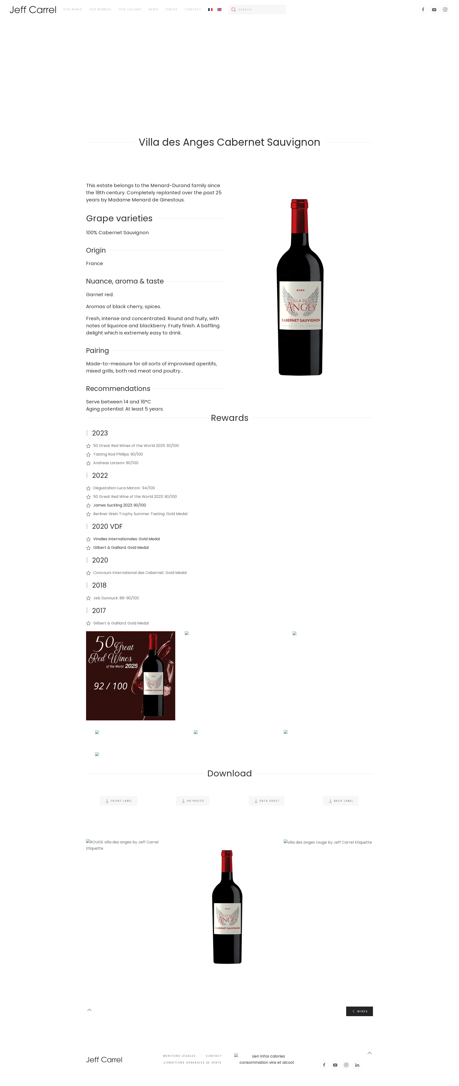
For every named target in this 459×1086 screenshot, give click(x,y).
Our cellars (130, 9)
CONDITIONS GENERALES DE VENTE (193, 1062)
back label (343, 801)
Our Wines (72, 9)
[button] (130, 675)
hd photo (195, 801)
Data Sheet (269, 801)
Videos (171, 9)
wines (362, 1011)
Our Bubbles (100, 9)
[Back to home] (33, 9)
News (153, 9)
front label (121, 801)
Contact (193, 9)
